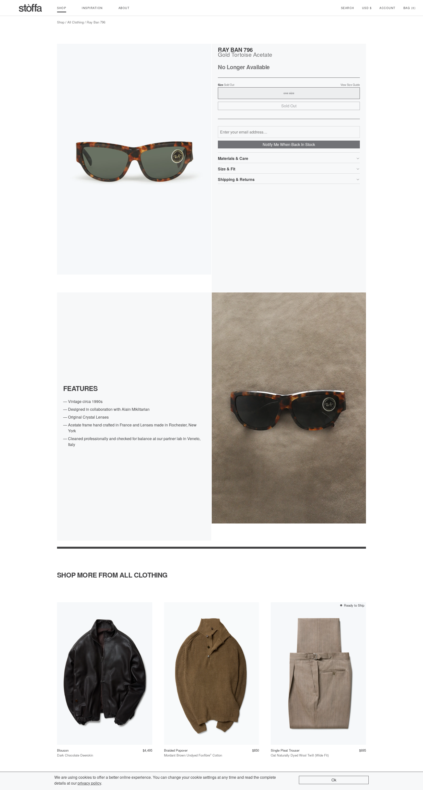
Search (347, 8)
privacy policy (89, 783)
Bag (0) (409, 8)
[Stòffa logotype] (30, 8)
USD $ (367, 8)
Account (387, 8)
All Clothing (75, 22)
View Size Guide (350, 84)
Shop (60, 22)
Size (226, 84)
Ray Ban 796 (96, 22)
